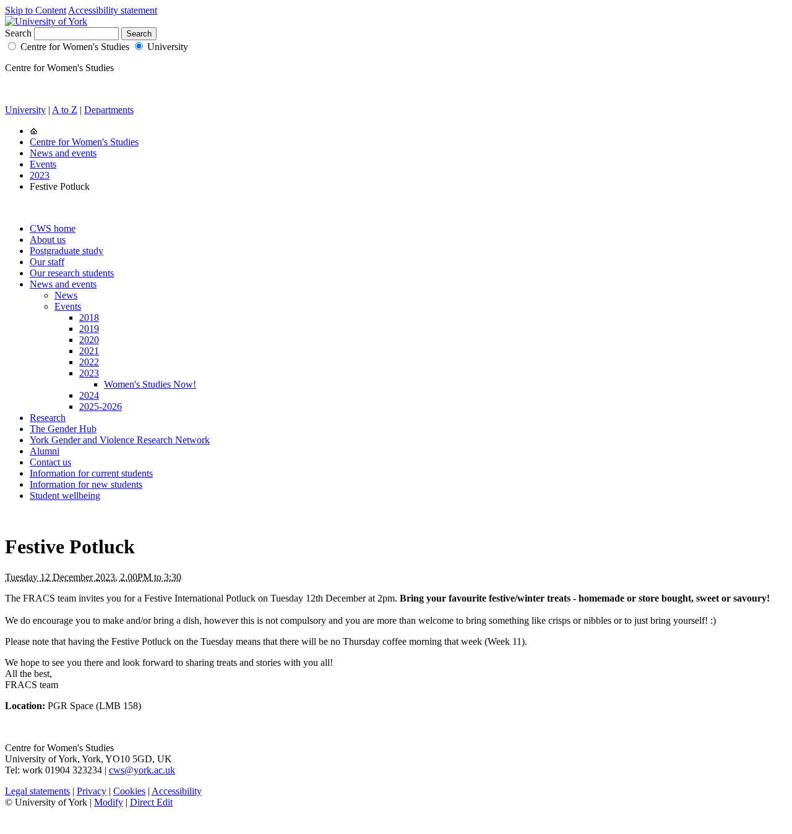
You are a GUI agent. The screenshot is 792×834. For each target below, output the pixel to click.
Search (18, 33)
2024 (89, 395)
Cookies (129, 791)
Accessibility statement (112, 10)
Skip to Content (35, 10)
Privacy (91, 791)
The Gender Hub (63, 428)
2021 (89, 351)
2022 (89, 362)
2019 (89, 328)
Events (43, 164)
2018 (89, 317)
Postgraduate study (66, 250)
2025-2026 (100, 406)
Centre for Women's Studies (74, 46)
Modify (108, 802)
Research (48, 417)
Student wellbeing (65, 495)
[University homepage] (34, 131)
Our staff (47, 262)
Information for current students (91, 473)
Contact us (50, 462)
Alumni (44, 451)
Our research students (72, 273)
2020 (89, 339)
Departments (109, 109)
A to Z (64, 109)
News (65, 295)
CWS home (52, 228)
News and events (63, 153)
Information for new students (86, 484)
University (167, 46)
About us (48, 239)
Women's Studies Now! (150, 384)
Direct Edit (151, 802)
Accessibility (177, 791)
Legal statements (37, 791)
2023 (40, 175)
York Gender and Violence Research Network (120, 440)
